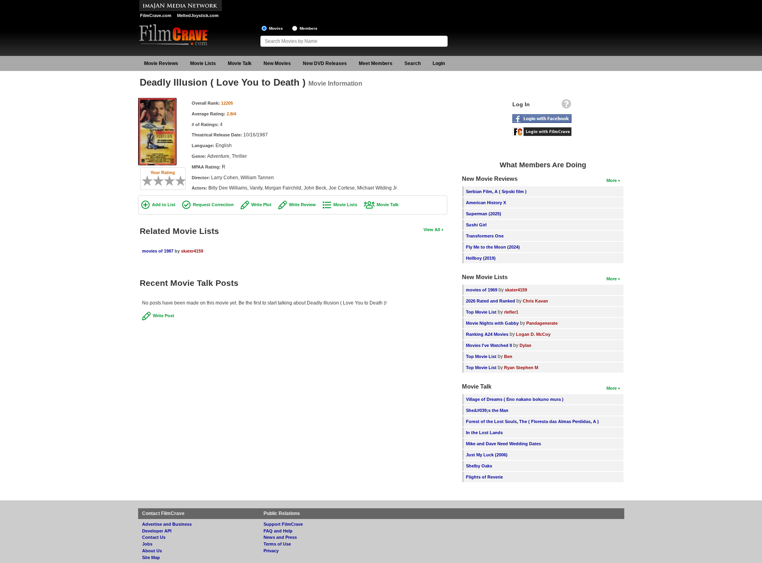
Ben (508, 356)
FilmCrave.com (155, 15)
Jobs (147, 544)
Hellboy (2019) (481, 258)
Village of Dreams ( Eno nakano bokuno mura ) (515, 399)
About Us (152, 550)
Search (412, 63)
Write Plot (261, 204)
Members (309, 28)
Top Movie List (481, 312)
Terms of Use (277, 544)
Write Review (302, 204)
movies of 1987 (157, 251)
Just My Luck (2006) (487, 454)
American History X (486, 202)
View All (431, 229)
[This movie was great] (178, 180)
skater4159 (192, 251)
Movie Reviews (161, 63)
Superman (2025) (483, 213)
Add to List (163, 204)
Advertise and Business (167, 524)
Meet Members (376, 63)
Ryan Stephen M (521, 367)
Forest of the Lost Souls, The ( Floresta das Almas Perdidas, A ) (532, 421)
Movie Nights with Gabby (492, 323)
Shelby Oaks (479, 465)
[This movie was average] (161, 180)
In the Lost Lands (484, 432)
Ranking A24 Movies (487, 334)
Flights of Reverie (484, 477)
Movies (276, 28)
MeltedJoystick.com (198, 15)
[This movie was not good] (155, 180)
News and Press (280, 537)
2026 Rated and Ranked (490, 301)
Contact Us (153, 537)
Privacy (271, 550)
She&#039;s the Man (487, 410)
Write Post (163, 315)
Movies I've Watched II (489, 345)
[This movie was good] (172, 180)
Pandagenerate (542, 323)
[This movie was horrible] (150, 180)
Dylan (525, 345)
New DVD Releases (325, 63)
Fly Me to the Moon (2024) (493, 247)
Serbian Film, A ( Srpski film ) (496, 191)
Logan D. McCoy (533, 334)
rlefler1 (511, 312)
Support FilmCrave (283, 524)
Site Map (151, 557)
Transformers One (485, 236)
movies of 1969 (481, 289)
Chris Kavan (535, 301)
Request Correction (213, 204)
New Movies (277, 63)
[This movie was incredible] (183, 180)
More (611, 180)
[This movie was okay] (166, 180)
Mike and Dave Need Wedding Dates (503, 443)
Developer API (156, 531)
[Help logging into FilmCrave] (566, 106)
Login (439, 63)
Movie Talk (240, 63)
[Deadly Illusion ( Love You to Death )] (157, 100)
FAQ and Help (278, 531)
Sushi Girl (476, 224)
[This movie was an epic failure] (144, 180)
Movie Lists (203, 63)
